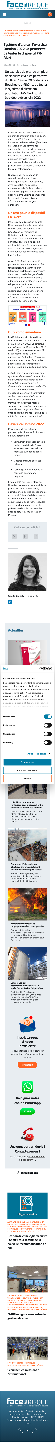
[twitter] (20, 1430)
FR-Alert (21, 261)
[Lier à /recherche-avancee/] (50, 14)
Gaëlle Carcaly (23, 65)
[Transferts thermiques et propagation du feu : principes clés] (27, 889)
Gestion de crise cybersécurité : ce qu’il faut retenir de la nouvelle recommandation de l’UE (27, 1242)
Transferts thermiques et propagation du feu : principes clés (27, 924)
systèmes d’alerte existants (23, 376)
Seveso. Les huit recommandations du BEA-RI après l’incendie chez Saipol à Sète (27, 985)
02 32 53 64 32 (36, 1156)
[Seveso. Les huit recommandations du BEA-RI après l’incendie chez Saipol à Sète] (27, 948)
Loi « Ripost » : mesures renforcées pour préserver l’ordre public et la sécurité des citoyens (27, 805)
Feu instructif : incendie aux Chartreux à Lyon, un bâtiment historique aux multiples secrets (26, 866)
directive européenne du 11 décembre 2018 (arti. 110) (27, 347)
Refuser (27, 778)
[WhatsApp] (36, 536)
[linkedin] (10, 602)
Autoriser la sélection (27, 770)
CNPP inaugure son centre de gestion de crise (26, 1316)
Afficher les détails (37, 754)
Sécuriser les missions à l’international (23, 1372)
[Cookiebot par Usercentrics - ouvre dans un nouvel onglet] (39, 669)
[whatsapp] (34, 1430)
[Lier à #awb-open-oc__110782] (5, 14)
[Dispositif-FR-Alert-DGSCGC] (27, 306)
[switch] (48, 725)
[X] (14, 536)
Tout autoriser (27, 762)
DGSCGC (14, 232)
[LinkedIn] (25, 536)
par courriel (28, 1159)
